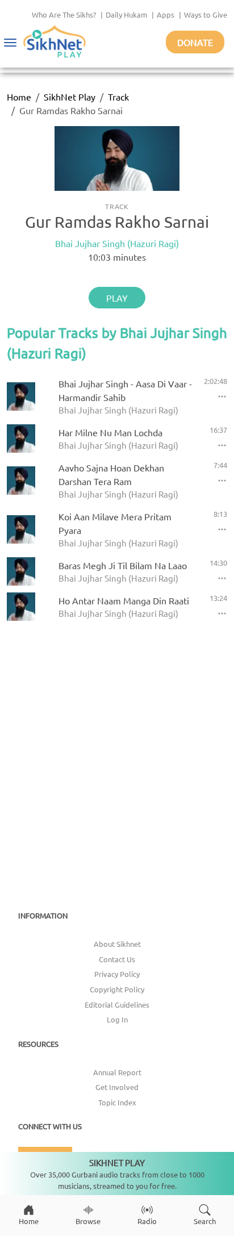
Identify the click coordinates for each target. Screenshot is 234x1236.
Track (118, 96)
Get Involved (117, 1087)
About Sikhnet (117, 944)
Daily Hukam (126, 14)
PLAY (117, 297)
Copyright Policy (117, 989)
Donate (195, 42)
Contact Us (117, 959)
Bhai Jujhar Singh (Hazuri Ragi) (117, 243)
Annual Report (117, 1072)
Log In (117, 1019)
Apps (165, 14)
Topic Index (117, 1102)
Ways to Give (205, 14)
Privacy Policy (117, 974)
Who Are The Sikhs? (64, 14)
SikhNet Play (69, 96)
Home (19, 96)
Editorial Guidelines (117, 1004)
